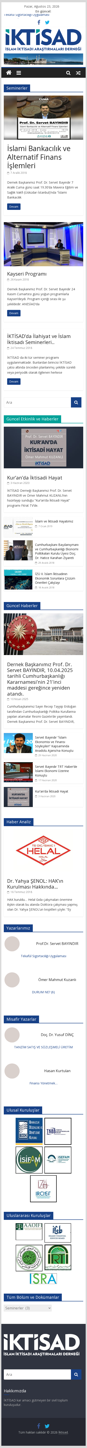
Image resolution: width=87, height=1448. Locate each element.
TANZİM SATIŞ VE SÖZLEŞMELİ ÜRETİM (43, 1047)
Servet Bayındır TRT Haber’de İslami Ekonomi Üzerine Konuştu (56, 770)
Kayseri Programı (27, 273)
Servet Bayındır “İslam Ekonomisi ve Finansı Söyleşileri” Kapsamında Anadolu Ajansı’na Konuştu (54, 744)
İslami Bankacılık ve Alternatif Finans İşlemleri (38, 156)
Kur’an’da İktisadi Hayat (34, 477)
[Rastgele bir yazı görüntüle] (78, 72)
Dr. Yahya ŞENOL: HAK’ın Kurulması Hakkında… (35, 883)
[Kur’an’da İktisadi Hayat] (43, 429)
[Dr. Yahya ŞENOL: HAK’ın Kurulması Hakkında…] (43, 832)
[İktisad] (9, 73)
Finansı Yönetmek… (43, 1083)
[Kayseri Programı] (43, 224)
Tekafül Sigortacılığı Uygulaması (26, 16)
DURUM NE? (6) (43, 992)
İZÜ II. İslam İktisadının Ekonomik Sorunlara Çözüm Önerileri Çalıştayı (55, 578)
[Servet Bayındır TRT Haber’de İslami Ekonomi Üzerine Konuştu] (18, 764)
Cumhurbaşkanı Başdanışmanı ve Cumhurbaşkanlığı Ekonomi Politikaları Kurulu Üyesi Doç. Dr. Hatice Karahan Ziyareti (57, 551)
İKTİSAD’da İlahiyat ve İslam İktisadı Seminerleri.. (39, 339)
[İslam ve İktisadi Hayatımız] (18, 519)
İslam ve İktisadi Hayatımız (54, 521)
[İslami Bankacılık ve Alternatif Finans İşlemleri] (43, 98)
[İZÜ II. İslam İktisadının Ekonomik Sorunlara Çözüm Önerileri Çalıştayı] (18, 572)
